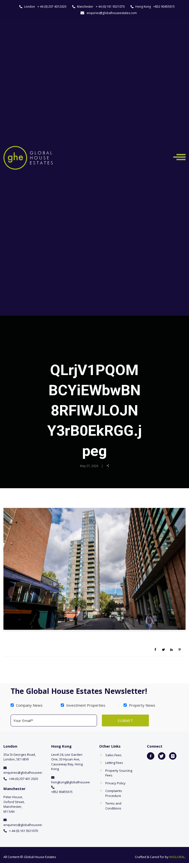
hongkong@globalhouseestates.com (78, 782)
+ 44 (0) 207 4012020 (51, 6)
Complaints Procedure (113, 793)
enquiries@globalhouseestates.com (112, 13)
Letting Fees (114, 762)
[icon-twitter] (161, 756)
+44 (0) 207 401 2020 (23, 778)
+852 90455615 (164, 6)
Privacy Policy (115, 783)
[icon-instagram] (172, 756)
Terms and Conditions (113, 805)
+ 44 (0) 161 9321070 (110, 6)
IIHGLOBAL (177, 857)
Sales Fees (113, 755)
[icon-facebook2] (150, 756)
